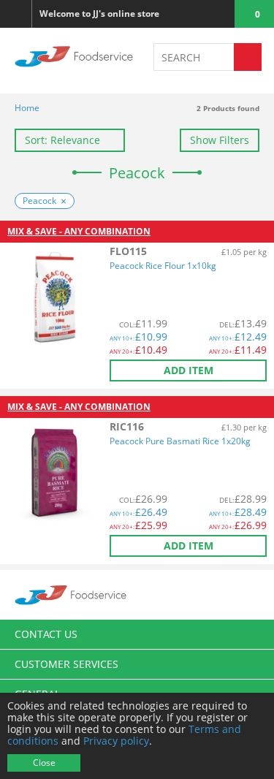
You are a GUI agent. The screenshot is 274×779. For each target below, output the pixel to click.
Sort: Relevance (62, 140)
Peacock (39, 200)
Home (27, 108)
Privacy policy (116, 741)
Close (44, 762)
